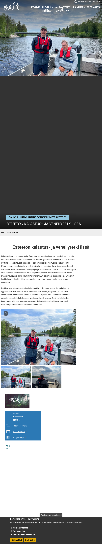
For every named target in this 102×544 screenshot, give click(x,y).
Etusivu (35, 7)
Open (6, 313)
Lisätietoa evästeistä (74, 522)
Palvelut (78, 7)
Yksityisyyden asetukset (51, 515)
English (88, 1)
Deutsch (96, 1)
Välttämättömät (20, 528)
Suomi (81, 1)
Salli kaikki (30, 540)
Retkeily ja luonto (46, 9)
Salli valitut (17, 540)
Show (16, 377)
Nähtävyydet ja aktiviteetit (62, 9)
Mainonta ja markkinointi (24, 534)
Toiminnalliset (19, 531)
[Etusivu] (12, 6)
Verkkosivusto (19, 431)
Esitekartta (93, 7)
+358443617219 (20, 426)
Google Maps (18, 437)
